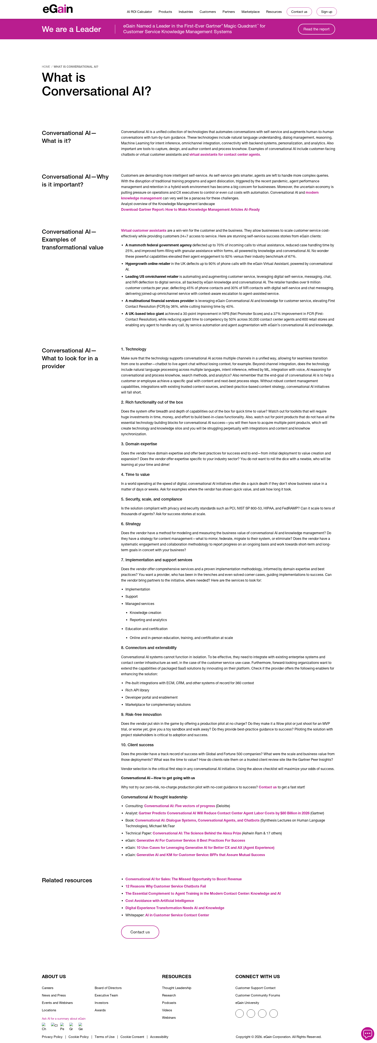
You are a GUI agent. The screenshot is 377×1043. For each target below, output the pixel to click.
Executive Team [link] (106, 995)
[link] (58, 7)
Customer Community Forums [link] (257, 995)
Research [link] (169, 995)
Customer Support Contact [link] (255, 988)
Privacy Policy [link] (52, 1037)
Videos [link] (167, 1010)
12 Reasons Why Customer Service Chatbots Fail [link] (165, 886)
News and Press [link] (54, 995)
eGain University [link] (247, 1003)
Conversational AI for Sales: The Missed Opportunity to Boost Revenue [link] (183, 879)
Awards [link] (100, 1010)
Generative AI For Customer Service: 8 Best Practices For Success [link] (191, 840)
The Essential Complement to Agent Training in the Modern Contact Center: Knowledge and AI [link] (203, 893)
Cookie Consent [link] (132, 1037)
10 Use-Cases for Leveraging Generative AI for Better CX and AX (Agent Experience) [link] (205, 847)
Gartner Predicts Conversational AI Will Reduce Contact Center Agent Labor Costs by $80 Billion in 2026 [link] (224, 813)
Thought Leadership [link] (176, 988)
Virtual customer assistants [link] (143, 230)
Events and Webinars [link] (57, 1003)
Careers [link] (47, 988)
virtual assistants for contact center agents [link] (224, 154)
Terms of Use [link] (105, 1037)
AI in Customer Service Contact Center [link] (177, 915)
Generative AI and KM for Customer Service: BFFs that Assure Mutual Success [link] (201, 855)
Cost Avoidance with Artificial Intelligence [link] (159, 900)
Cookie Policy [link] (79, 1037)
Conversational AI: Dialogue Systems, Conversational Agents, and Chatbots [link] (197, 820)
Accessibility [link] (159, 1037)
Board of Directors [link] (108, 988)
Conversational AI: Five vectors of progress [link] (179, 806)
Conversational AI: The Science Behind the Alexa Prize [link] (197, 833)
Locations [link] (49, 1010)
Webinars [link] (169, 1017)
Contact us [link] (268, 787)
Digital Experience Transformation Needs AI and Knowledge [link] (174, 908)
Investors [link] (101, 1003)
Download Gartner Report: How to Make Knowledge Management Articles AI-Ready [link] (190, 209)
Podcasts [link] (169, 1003)
